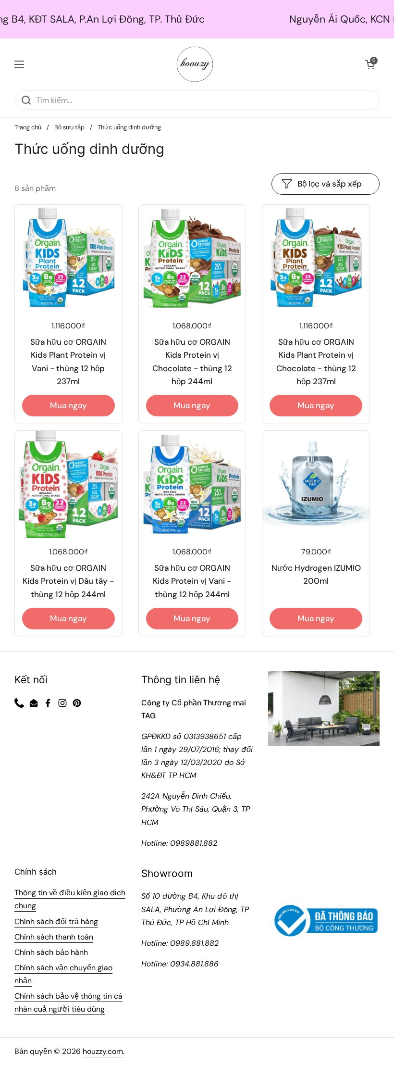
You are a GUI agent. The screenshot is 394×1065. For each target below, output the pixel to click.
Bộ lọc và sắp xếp (329, 183)
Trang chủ (27, 127)
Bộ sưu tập (69, 127)
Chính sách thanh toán (53, 937)
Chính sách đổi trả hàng (56, 921)
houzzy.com (103, 1051)
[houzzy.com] (194, 64)
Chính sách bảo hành (51, 952)
